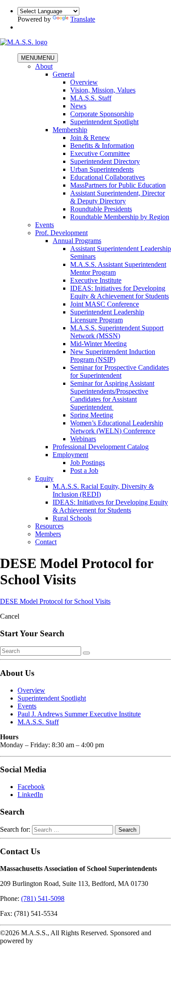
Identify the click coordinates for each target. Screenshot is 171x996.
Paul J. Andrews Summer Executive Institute (79, 714)
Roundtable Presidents (101, 209)
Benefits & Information (102, 145)
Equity (44, 478)
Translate (82, 19)
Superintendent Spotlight (104, 121)
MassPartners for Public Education (118, 185)
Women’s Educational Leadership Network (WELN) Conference (116, 427)
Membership (70, 129)
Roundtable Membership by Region (119, 217)
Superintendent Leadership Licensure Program (107, 316)
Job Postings (87, 462)
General (64, 74)
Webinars (83, 439)
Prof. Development (61, 232)
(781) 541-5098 (42, 898)
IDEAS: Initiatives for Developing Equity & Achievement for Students (119, 292)
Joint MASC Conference (104, 304)
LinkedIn (30, 794)
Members (48, 534)
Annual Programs (77, 240)
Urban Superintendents (102, 169)
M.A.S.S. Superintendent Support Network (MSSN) (117, 331)
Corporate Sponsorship (102, 114)
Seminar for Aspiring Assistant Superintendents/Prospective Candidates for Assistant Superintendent (112, 395)
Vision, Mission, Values (102, 90)
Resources (49, 526)
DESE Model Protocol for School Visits (55, 601)
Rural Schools (72, 518)
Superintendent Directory (105, 161)
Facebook (31, 786)
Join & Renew (90, 137)
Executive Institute (95, 280)
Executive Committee (100, 153)
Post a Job (84, 470)
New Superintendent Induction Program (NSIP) (112, 355)
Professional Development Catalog (101, 446)
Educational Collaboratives (107, 177)
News (78, 106)
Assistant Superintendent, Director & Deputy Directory (117, 197)
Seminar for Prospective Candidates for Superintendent (119, 371)
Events (44, 225)
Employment (70, 454)
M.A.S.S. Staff (90, 98)
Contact (46, 542)
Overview (84, 82)
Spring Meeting (91, 415)
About (44, 66)
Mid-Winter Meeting (98, 343)
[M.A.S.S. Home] (23, 42)
